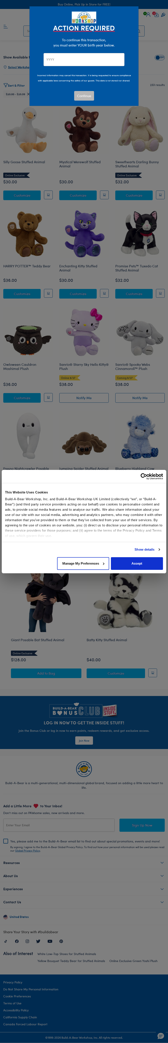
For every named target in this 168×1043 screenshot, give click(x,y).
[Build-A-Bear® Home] (84, 17)
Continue (84, 95)
